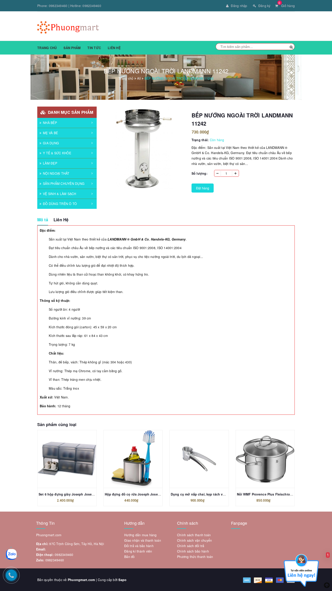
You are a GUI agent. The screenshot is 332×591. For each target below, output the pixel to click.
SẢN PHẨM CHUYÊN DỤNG (63, 183)
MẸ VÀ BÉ (50, 133)
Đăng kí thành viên (138, 551)
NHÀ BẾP (50, 122)
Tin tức (94, 47)
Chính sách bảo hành (193, 551)
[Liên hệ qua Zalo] (11, 554)
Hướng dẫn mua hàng (140, 535)
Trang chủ (47, 47)
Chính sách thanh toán (194, 535)
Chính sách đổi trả (190, 545)
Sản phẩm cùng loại (56, 424)
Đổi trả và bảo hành (139, 545)
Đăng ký (264, 5)
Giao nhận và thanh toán (142, 540)
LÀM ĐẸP (50, 163)
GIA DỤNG (51, 143)
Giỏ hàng (286, 5)
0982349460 (58, 5)
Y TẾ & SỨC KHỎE (57, 153)
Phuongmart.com (81, 579)
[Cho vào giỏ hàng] (128, 458)
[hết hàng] (61, 458)
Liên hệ (114, 47)
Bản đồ (129, 556)
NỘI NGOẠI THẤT (56, 173)
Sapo (122, 579)
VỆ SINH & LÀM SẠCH (59, 193)
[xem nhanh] (71, 458)
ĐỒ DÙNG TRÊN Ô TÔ (60, 203)
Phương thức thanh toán (195, 556)
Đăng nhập (239, 5)
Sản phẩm (72, 47)
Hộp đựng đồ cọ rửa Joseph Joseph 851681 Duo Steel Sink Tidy (155, 494)
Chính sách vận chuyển (194, 540)
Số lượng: (200, 173)
